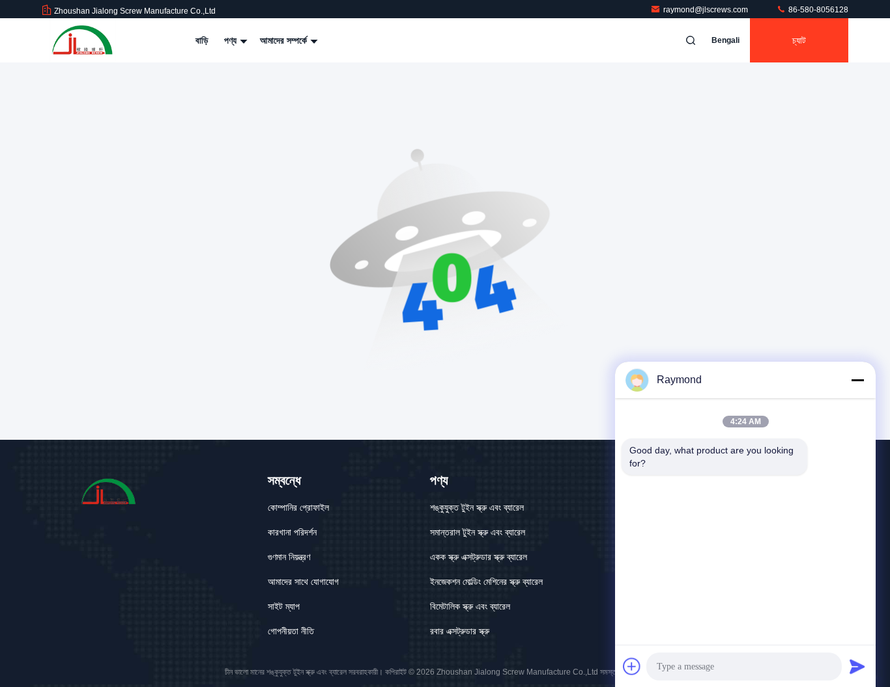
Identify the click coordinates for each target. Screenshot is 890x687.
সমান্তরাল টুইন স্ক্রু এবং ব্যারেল (477, 532)
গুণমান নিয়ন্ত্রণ (289, 557)
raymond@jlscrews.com (706, 9)
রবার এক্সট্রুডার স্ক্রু (459, 631)
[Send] (857, 666)
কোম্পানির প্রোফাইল (298, 507)
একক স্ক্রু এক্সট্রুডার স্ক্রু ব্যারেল (478, 557)
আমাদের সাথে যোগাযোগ (303, 581)
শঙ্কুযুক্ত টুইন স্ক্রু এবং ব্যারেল (477, 507)
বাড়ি (201, 40)
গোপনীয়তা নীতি (291, 631)
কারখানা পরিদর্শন (292, 532)
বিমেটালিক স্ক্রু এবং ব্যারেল (470, 606)
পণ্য (231, 40)
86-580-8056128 (817, 9)
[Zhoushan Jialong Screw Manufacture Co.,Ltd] (83, 40)
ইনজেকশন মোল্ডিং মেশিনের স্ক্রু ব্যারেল (486, 581)
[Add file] (632, 666)
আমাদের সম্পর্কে (284, 40)
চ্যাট (799, 40)
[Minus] (857, 380)
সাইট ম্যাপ (284, 606)
